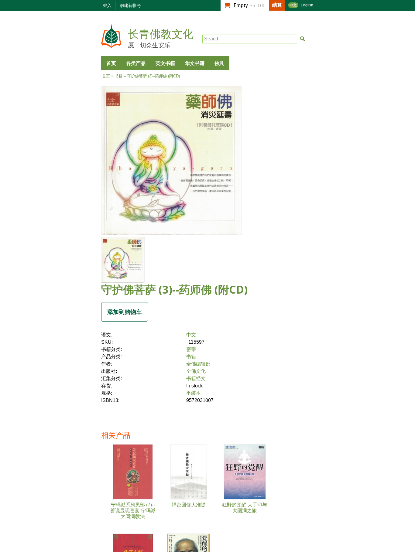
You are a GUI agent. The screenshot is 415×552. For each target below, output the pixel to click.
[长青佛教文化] (111, 44)
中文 (293, 5)
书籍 (118, 76)
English (307, 5)
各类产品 (136, 63)
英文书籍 (165, 63)
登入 (107, 5)
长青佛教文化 (161, 34)
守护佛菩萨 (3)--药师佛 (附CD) (174, 289)
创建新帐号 (130, 5)
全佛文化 (196, 371)
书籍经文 (196, 378)
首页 (111, 63)
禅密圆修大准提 (189, 504)
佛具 (219, 63)
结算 (277, 5)
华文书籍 (194, 63)
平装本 (193, 393)
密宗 (191, 349)
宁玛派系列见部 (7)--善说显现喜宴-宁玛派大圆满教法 (133, 510)
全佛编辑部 (198, 363)
